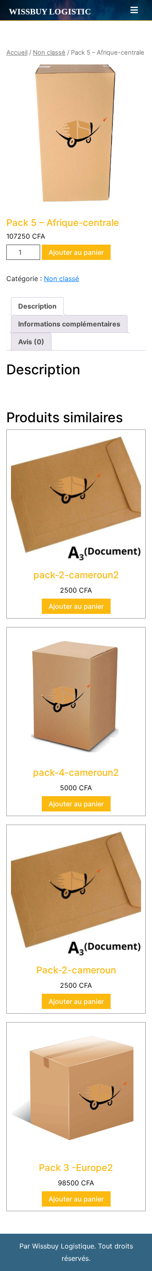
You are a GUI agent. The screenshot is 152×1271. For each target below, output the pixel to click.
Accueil (16, 52)
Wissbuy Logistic (50, 11)
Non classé (49, 52)
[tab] (130, 10)
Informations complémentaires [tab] (69, 324)
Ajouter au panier (76, 252)
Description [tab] (37, 306)
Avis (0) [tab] (31, 341)
